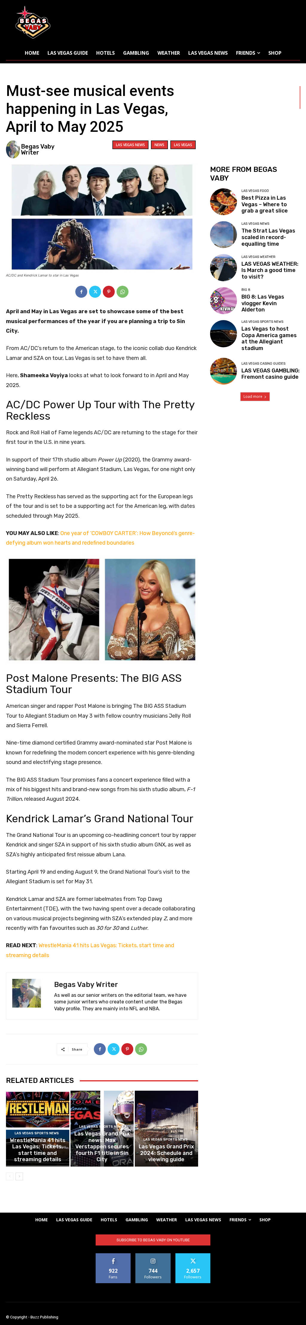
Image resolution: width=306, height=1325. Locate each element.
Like (113, 1255)
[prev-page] (9, 1176)
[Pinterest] (109, 292)
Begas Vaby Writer (37, 149)
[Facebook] (81, 292)
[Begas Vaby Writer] (13, 149)
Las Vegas (183, 144)
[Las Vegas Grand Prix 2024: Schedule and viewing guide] (166, 1129)
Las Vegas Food (255, 190)
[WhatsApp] (122, 292)
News (159, 144)
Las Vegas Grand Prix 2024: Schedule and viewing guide (166, 1153)
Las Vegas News (130, 144)
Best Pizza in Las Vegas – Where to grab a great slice (264, 204)
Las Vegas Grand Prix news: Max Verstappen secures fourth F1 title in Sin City (102, 1146)
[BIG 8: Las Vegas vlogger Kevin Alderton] (223, 300)
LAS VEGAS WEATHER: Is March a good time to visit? (270, 270)
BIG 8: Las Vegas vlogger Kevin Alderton (262, 303)
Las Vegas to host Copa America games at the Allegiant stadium (269, 338)
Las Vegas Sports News (37, 1133)
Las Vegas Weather (258, 257)
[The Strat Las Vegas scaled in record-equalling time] (223, 234)
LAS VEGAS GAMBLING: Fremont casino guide (270, 373)
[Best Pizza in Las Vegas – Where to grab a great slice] (223, 201)
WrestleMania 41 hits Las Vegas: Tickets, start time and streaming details (37, 1150)
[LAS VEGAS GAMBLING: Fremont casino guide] (223, 371)
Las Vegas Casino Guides (263, 363)
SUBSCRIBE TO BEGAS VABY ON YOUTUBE (153, 1240)
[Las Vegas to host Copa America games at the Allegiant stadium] (223, 333)
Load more (253, 396)
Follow (153, 1255)
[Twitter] (95, 292)
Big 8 (245, 289)
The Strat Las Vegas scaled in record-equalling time (268, 237)
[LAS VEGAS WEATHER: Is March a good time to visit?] (223, 267)
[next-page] (19, 1176)
